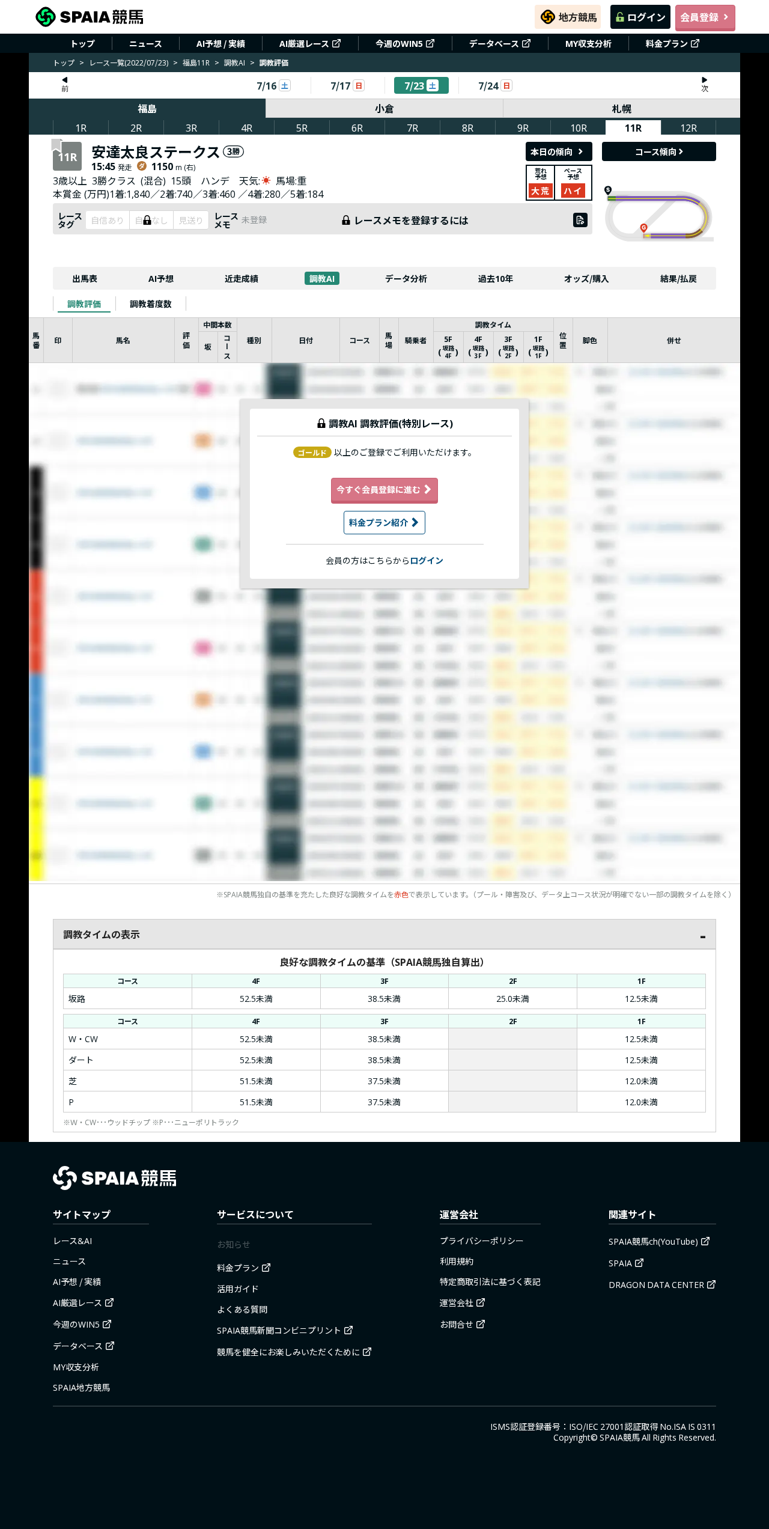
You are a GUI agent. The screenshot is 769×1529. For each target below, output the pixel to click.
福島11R (196, 62)
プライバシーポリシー (482, 1240)
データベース (494, 43)
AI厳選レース (304, 43)
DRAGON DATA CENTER (656, 1284)
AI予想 (161, 278)
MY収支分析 (588, 43)
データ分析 (406, 278)
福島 (147, 108)
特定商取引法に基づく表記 (490, 1281)
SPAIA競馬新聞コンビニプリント (279, 1330)
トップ (82, 43)
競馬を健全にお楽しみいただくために (288, 1352)
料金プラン (667, 43)
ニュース (145, 43)
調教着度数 (151, 303)
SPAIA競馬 (620, 1437)
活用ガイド (238, 1288)
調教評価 (84, 303)
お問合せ (456, 1324)
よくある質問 (242, 1309)
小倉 (384, 108)
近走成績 (241, 278)
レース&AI (72, 1240)
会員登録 (699, 17)
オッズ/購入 (586, 278)
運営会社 (456, 1302)
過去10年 (495, 278)
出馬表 (84, 278)
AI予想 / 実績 (220, 43)
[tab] (84, 304)
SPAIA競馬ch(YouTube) (653, 1241)
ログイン (646, 17)
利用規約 (456, 1261)
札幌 (621, 108)
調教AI (234, 62)
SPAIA (620, 1263)
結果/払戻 (678, 278)
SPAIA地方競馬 (81, 1387)
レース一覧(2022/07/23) (128, 62)
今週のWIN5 (399, 43)
